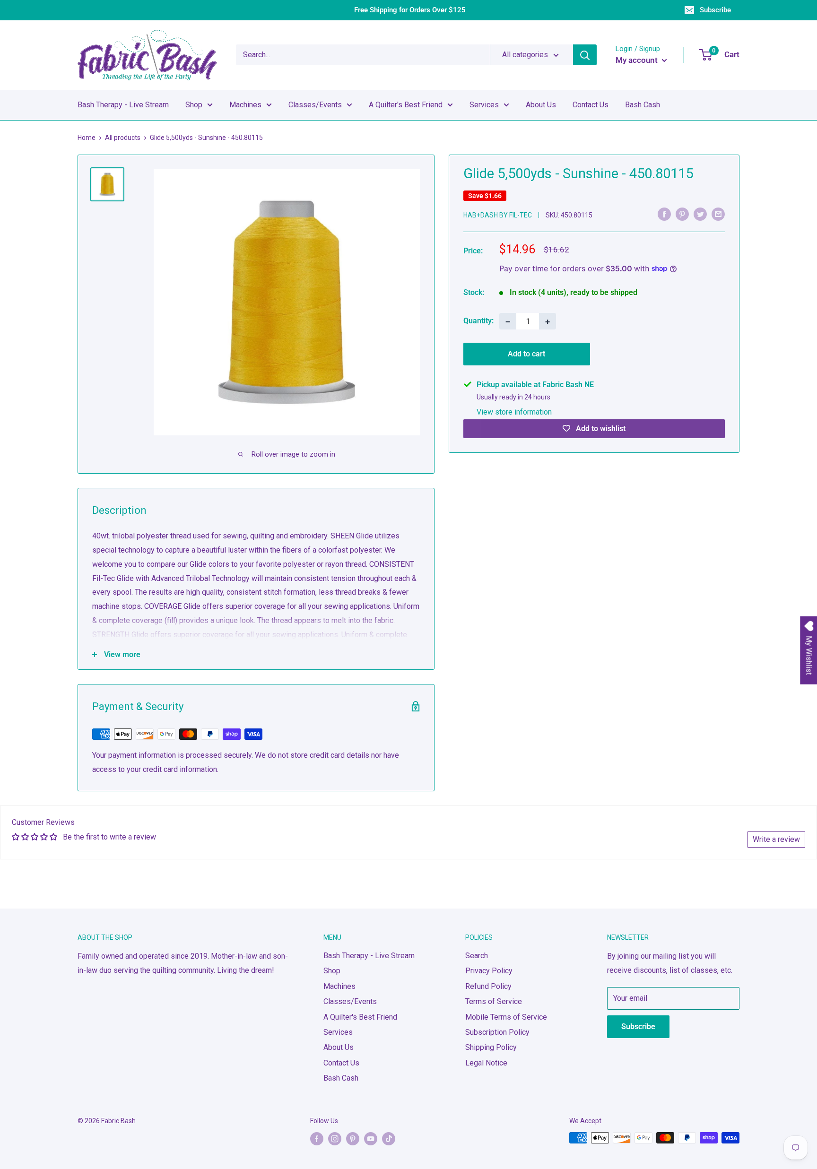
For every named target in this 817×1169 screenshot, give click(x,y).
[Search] (585, 54)
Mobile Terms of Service (506, 1017)
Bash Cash (642, 104)
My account (638, 60)
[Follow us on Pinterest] (352, 1138)
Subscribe (715, 10)
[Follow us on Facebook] (316, 1138)
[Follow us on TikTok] (388, 1138)
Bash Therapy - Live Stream (123, 104)
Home (87, 137)
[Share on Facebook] (664, 214)
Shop (193, 104)
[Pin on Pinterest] (682, 214)
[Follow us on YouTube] (370, 1138)
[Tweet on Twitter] (700, 214)
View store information (514, 411)
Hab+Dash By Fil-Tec (497, 214)
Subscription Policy (497, 1032)
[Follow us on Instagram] (334, 1138)
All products (122, 137)
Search (476, 955)
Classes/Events (315, 104)
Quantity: (478, 320)
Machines (245, 104)
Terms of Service (493, 1001)
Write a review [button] (776, 839)
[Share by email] (718, 214)
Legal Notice (486, 1062)
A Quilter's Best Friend (406, 104)
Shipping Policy (491, 1047)
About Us (541, 104)
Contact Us (590, 104)
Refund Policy (488, 986)
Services (484, 104)
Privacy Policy (489, 970)
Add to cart (526, 353)
